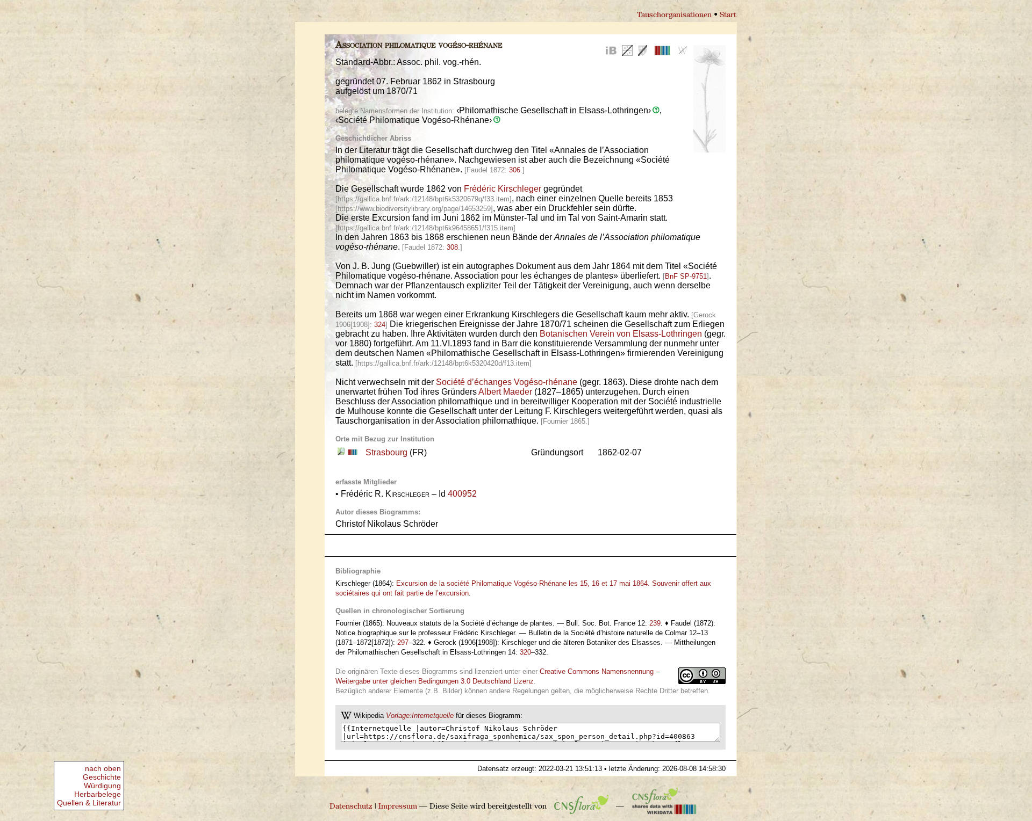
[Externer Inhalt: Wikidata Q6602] (352, 452)
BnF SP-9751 (686, 276)
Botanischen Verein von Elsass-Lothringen (621, 333)
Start (728, 15)
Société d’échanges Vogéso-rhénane (506, 382)
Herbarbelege (97, 794)
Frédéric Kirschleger (502, 188)
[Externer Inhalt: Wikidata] (664, 806)
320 (525, 652)
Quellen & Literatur (89, 802)
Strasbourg (386, 452)
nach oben (103, 768)
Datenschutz (350, 806)
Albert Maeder (505, 391)
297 (402, 642)
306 (514, 170)
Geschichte (102, 777)
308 (452, 247)
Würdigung (102, 785)
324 (379, 325)
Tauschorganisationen (674, 15)
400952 (462, 493)
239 (655, 623)
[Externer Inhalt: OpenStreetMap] (341, 452)
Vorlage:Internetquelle (420, 715)
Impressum (397, 806)
